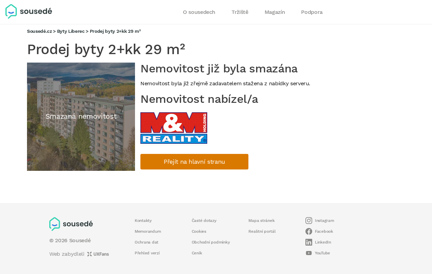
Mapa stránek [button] (261, 220)
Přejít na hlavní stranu (194, 161)
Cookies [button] (199, 231)
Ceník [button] (197, 253)
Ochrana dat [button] (146, 242)
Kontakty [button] (143, 220)
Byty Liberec (71, 31)
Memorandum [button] (148, 231)
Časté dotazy (204, 220)
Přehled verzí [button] (147, 253)
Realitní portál (261, 231)
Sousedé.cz (39, 31)
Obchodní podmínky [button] (211, 242)
